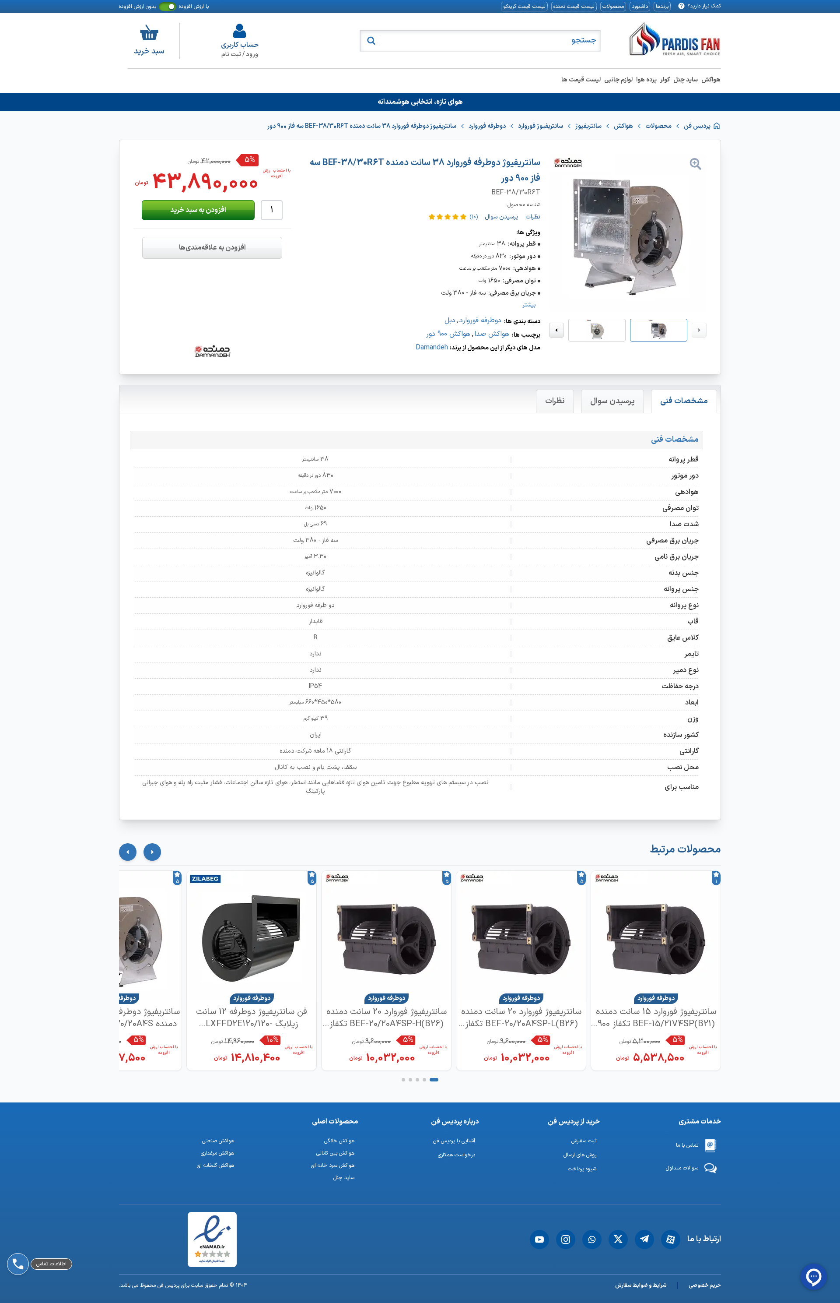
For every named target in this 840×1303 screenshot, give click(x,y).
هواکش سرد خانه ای (332, 1165)
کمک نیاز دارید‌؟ (704, 6)
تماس (39, 1239)
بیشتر (529, 305)
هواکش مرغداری (217, 1153)
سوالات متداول (682, 1168)
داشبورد (640, 7)
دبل (449, 320)
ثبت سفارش (583, 1141)
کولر (665, 80)
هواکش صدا (491, 334)
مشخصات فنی (684, 401)
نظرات (555, 401)
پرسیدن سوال (612, 401)
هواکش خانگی (339, 1141)
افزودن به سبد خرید (198, 210)
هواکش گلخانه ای (215, 1165)
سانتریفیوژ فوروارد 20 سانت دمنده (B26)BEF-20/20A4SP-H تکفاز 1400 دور (386, 1018)
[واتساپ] (592, 1239)
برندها (662, 7)
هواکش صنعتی (218, 1141)
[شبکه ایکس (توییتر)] (618, 1239)
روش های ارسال (580, 1155)
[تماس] (16, 1239)
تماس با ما (687, 1145)
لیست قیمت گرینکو (524, 7)
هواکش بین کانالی (335, 1153)
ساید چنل (685, 80)
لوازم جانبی (618, 80)
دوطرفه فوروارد (480, 320)
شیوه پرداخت (582, 1169)
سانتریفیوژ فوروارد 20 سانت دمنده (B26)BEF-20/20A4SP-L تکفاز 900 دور (521, 1018)
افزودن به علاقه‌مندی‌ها (212, 248)
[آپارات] (670, 1239)
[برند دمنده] (212, 351)
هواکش (711, 80)
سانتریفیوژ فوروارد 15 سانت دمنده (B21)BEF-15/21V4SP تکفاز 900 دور (656, 1018)
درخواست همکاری (456, 1155)
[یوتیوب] (539, 1239)
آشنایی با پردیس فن (454, 1141)
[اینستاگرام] (565, 1239)
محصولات (613, 7)
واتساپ (41, 1217)
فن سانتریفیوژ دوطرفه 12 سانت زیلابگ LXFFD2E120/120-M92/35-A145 (251, 1018)
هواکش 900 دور (448, 334)
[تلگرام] (644, 1239)
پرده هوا (646, 80)
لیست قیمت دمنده (574, 7)
